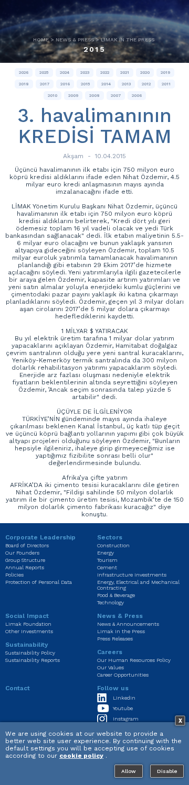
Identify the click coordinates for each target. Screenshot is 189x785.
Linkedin (124, 698)
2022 (104, 72)
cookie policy (81, 755)
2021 (124, 72)
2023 (84, 72)
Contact (17, 688)
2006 (137, 95)
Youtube (123, 708)
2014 (106, 84)
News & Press (75, 39)
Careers (109, 652)
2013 (126, 84)
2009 (73, 95)
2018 (24, 84)
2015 (94, 49)
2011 (166, 84)
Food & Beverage (116, 595)
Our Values (110, 667)
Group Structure (25, 560)
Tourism (107, 560)
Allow (128, 771)
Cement (107, 567)
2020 (145, 72)
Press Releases (115, 639)
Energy (105, 553)
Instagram (126, 719)
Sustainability (26, 644)
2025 (44, 72)
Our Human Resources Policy (134, 660)
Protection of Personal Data (38, 582)
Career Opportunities (123, 675)
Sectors (109, 537)
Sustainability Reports (32, 660)
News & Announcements (128, 624)
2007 (116, 95)
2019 (165, 72)
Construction (113, 545)
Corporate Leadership (40, 537)
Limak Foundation (28, 624)
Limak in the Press (127, 39)
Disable (167, 771)
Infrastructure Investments (131, 575)
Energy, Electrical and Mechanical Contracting (138, 585)
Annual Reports (24, 567)
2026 (23, 72)
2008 (94, 95)
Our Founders (22, 553)
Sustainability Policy (30, 653)
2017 (44, 84)
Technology (110, 602)
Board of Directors (27, 545)
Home (41, 39)
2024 (64, 72)
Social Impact (27, 616)
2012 (146, 84)
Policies (14, 575)
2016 (65, 84)
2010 (52, 95)
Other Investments (29, 631)
